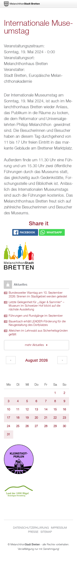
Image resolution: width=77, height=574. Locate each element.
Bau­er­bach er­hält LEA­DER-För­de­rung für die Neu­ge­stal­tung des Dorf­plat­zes (37, 323)
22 (55, 417)
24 (8, 426)
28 (45, 426)
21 (45, 417)
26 (27, 426)
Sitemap (46, 532)
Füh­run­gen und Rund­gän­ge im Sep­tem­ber (36, 316)
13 (36, 409)
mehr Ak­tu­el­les (35, 345)
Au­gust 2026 (36, 360)
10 (8, 409)
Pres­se (33, 532)
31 (8, 434)
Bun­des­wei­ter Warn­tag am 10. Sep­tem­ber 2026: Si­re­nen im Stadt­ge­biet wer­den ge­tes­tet (38, 295)
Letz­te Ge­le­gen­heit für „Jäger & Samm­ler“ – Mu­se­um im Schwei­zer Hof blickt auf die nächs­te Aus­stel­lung (36, 306)
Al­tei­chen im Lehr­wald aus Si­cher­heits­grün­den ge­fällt (38, 332)
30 (64, 426)
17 (8, 417)
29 (55, 426)
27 (36, 426)
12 (27, 409)
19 (27, 417)
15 (55, 409)
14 (45, 409)
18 (17, 417)
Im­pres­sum (59, 527)
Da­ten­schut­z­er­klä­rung (31, 527)
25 (17, 426)
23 (64, 417)
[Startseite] (19, 256)
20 (36, 417)
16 (64, 409)
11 (17, 409)
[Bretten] (22, 4)
